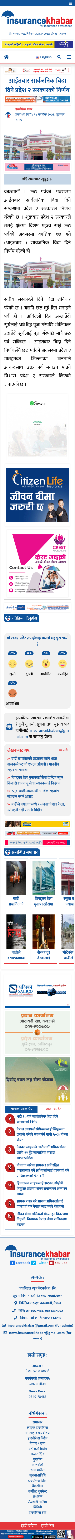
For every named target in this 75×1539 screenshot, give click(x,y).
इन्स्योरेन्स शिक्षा (37, 1481)
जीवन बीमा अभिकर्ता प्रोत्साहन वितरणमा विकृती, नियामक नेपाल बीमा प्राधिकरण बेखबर (42, 1219)
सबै (65, 750)
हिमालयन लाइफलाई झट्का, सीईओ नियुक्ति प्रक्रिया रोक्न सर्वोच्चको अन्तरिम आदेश (42, 1188)
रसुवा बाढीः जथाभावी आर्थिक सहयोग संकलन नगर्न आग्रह (33, 794)
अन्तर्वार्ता (37, 1465)
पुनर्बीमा (37, 1460)
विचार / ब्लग (37, 1444)
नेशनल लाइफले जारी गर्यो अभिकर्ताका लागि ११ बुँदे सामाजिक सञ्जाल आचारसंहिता (41, 1152)
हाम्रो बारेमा (29, 1526)
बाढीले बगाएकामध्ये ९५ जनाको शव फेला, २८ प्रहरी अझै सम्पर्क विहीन (36, 807)
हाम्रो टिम (47, 1526)
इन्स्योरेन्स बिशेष (38, 1438)
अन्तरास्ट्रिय (38, 1454)
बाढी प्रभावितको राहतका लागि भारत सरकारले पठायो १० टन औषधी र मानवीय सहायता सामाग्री (33, 764)
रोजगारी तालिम (37, 1502)
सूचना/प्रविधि (37, 1475)
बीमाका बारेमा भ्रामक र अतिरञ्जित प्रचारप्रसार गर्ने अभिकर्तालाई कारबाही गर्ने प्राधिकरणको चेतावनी (43, 1170)
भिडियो (37, 1507)
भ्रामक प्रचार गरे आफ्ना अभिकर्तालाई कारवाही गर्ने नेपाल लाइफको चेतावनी (40, 1204)
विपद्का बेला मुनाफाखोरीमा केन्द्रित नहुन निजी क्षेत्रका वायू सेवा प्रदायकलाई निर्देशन (35, 781)
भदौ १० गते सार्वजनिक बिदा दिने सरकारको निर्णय (37, 1119)
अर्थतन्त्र (37, 1497)
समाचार (37, 1422)
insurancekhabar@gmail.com (42, 733)
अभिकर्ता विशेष (37, 1449)
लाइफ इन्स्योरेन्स (37, 1428)
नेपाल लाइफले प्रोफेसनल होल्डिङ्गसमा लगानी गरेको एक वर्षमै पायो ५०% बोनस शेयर (42, 1134)
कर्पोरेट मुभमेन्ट (37, 1491)
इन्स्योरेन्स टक (37, 1513)
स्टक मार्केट (37, 1470)
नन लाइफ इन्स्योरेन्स (37, 1433)
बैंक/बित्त (37, 1486)
